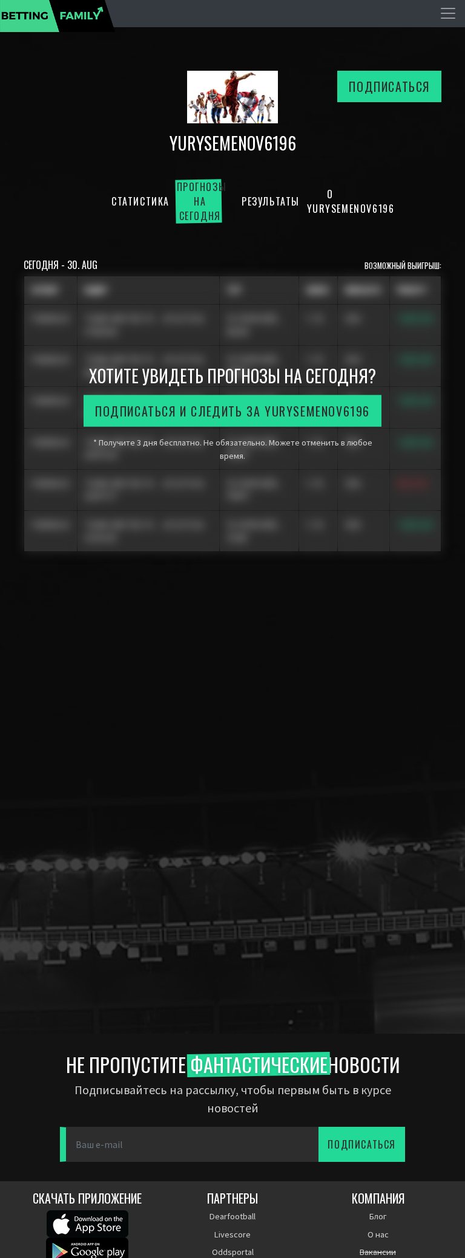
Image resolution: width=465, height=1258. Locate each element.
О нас (378, 1234)
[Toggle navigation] (448, 13)
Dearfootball (232, 1216)
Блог (378, 1216)
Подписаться (389, 86)
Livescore (232, 1234)
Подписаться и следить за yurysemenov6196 (232, 411)
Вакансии (378, 1252)
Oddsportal (233, 1252)
